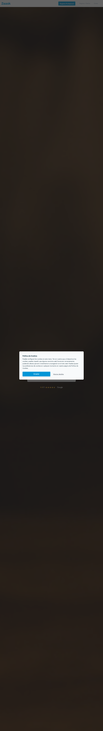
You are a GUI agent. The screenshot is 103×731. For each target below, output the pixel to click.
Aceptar (36, 374)
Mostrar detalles (58, 374)
